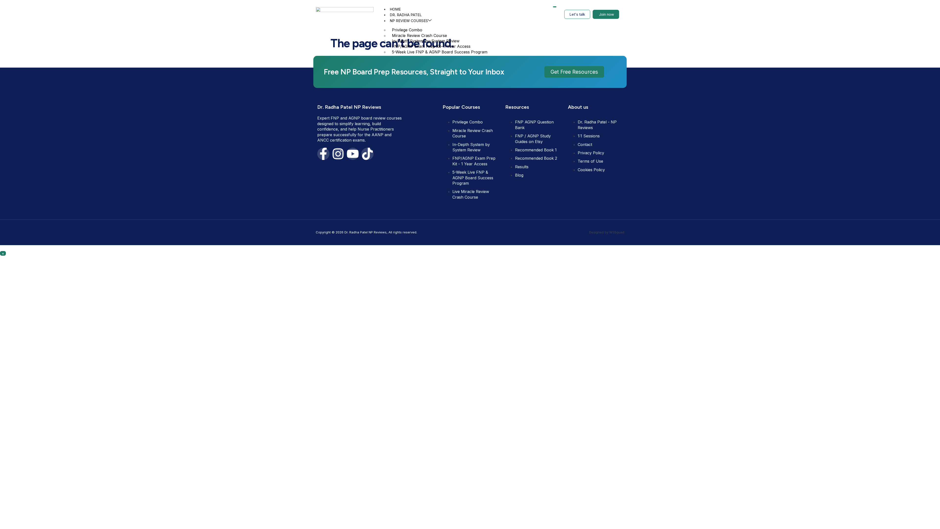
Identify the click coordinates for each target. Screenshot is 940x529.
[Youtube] (353, 154)
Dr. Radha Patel (406, 14)
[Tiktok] (367, 154)
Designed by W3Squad (606, 232)
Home (395, 9)
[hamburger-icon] (554, 6)
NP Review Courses (409, 20)
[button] (574, 72)
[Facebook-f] (323, 154)
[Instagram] (338, 154)
